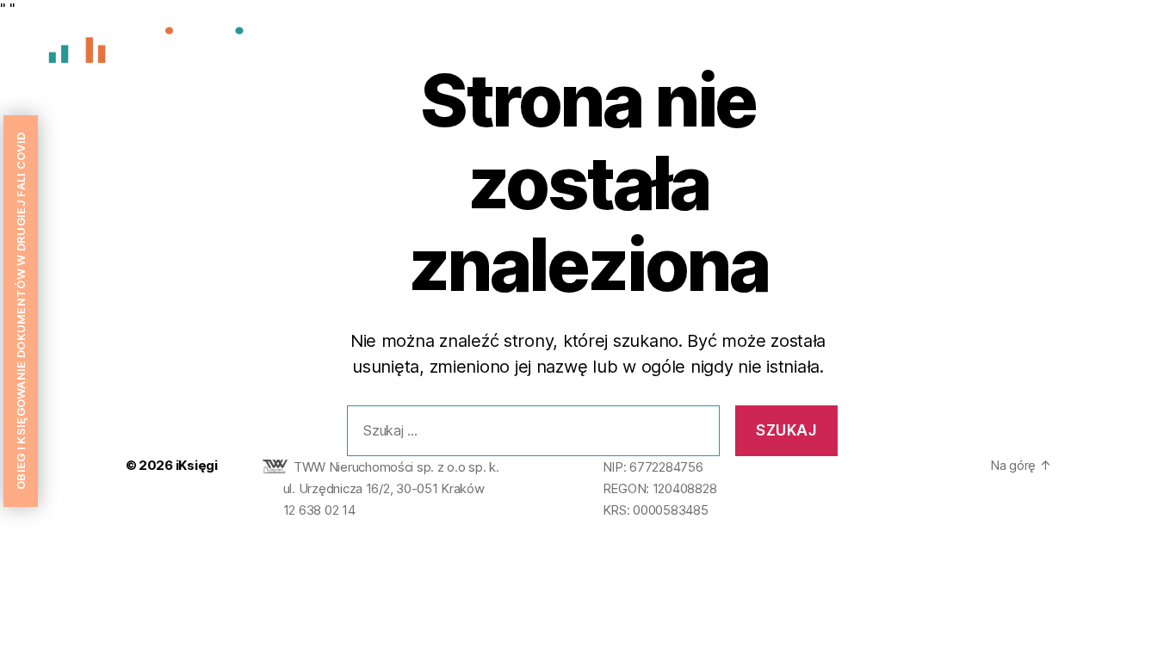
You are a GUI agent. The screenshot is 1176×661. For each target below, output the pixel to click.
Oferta (1043, 49)
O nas (901, 49)
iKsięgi (197, 465)
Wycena (970, 49)
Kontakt (1115, 49)
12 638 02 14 (319, 510)
